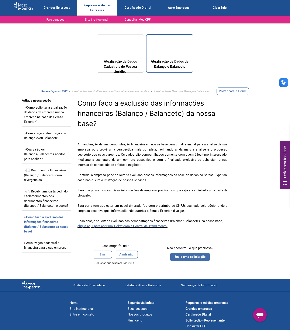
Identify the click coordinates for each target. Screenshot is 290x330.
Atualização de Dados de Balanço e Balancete (180, 91)
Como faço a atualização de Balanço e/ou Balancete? (45, 135)
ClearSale (220, 7)
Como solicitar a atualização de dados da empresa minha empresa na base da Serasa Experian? (45, 115)
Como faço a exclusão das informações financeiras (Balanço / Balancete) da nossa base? (46, 224)
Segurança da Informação (199, 285)
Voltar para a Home (233, 91)
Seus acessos (138, 309)
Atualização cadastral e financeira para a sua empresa (45, 245)
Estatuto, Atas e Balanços (143, 285)
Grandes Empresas (57, 7)
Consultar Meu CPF (138, 19)
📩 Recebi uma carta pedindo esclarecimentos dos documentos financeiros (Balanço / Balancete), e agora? (46, 198)
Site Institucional (82, 309)
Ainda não (126, 254)
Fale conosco (55, 19)
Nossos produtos (140, 314)
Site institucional (96, 19)
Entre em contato (82, 314)
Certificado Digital (137, 7)
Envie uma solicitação (190, 257)
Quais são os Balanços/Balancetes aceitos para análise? (45, 154)
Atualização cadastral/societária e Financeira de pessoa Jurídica (110, 91)
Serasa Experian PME (54, 91)
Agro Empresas (179, 7)
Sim (102, 254)
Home (74, 303)
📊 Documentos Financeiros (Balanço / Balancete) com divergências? (45, 175)
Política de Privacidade (89, 285)
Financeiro (135, 320)
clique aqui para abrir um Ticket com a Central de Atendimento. (122, 226)
